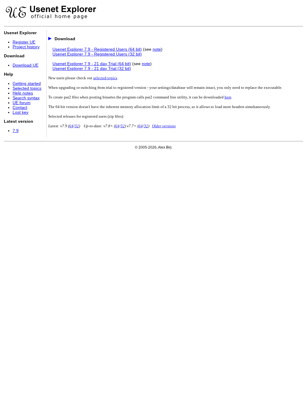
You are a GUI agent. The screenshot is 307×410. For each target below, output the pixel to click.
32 (77, 126)
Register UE (24, 42)
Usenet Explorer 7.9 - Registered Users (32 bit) (97, 54)
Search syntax (26, 97)
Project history (26, 46)
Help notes (23, 93)
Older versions (164, 126)
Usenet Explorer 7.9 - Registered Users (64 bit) (97, 49)
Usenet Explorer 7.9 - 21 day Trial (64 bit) (91, 63)
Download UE (25, 65)
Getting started (27, 83)
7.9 (16, 130)
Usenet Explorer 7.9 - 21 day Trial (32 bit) (91, 68)
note (157, 49)
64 (71, 126)
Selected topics (27, 88)
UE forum (22, 102)
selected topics (105, 78)
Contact (20, 107)
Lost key (20, 112)
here (228, 97)
